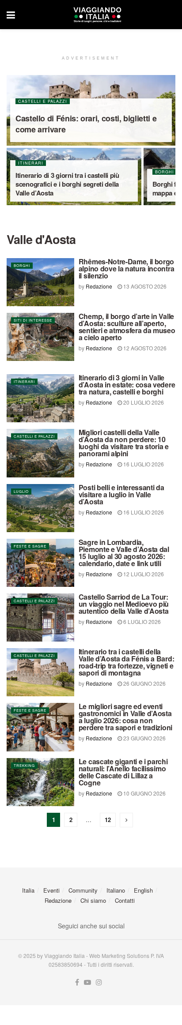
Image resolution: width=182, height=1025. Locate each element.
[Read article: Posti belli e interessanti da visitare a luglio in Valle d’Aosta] (40, 508)
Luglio (21, 491)
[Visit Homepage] (97, 14)
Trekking (24, 765)
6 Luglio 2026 (141, 621)
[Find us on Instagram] (99, 982)
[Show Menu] (11, 14)
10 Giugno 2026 (144, 793)
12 (108, 819)
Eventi (51, 890)
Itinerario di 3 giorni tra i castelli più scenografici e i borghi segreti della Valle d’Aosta (67, 184)
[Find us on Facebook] (77, 982)
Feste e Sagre (30, 546)
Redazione (99, 286)
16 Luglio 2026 (143, 464)
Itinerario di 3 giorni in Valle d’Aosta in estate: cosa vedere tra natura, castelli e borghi (127, 384)
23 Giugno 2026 (144, 738)
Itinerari (30, 163)
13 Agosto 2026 (144, 286)
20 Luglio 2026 (143, 402)
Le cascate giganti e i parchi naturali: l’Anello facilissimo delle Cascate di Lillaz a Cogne (123, 772)
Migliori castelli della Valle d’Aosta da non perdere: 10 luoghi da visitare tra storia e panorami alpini (124, 442)
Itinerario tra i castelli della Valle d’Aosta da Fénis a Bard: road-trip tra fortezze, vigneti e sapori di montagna (126, 662)
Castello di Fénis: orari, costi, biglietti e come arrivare (85, 124)
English (143, 890)
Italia (28, 890)
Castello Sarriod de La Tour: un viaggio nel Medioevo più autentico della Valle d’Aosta (124, 604)
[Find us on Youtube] (87, 982)
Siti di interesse (33, 320)
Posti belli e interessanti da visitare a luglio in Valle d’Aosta (121, 494)
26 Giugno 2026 (144, 683)
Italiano (115, 890)
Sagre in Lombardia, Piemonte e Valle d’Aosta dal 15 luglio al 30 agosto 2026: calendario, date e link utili (124, 552)
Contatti (125, 900)
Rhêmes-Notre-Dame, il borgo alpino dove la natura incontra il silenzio (126, 268)
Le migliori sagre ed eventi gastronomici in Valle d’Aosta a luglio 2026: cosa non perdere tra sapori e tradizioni (125, 716)
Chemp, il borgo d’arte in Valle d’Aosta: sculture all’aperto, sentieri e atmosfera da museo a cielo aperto (127, 326)
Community (83, 890)
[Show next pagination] (126, 820)
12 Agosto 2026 (144, 348)
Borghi (22, 265)
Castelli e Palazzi (42, 101)
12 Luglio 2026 (143, 574)
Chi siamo (93, 900)
